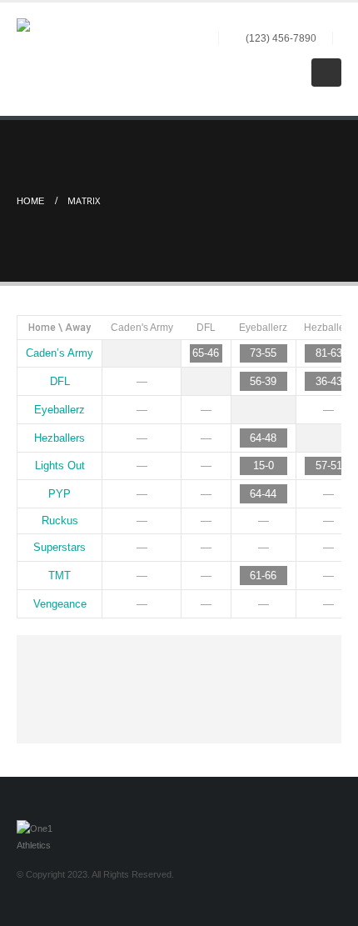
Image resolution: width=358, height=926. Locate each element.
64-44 (263, 494)
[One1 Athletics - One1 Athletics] (54, 55)
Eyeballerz (263, 327)
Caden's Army (142, 327)
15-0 (263, 465)
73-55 (263, 353)
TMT (59, 575)
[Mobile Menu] (326, 72)
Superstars (59, 547)
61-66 (263, 575)
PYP (59, 494)
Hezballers (328, 327)
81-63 (329, 353)
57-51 (329, 465)
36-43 (329, 381)
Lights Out (60, 465)
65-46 (205, 353)
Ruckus (60, 520)
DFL (206, 327)
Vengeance (60, 604)
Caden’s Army (59, 353)
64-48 (263, 438)
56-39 (263, 381)
